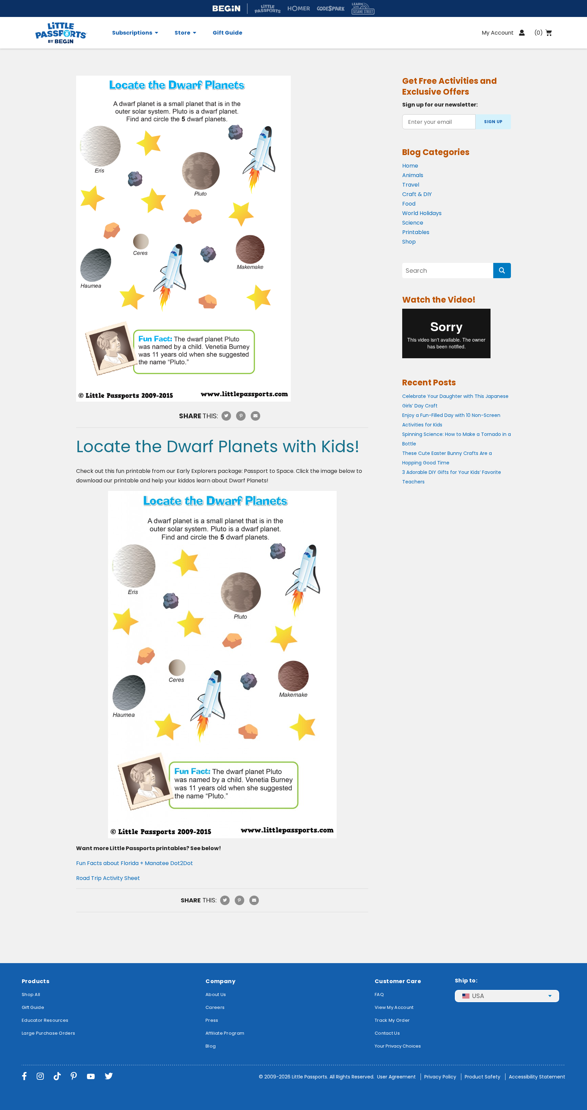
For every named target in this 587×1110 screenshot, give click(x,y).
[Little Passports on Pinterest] (74, 1076)
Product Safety (482, 1076)
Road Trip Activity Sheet (108, 878)
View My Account (394, 1007)
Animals (412, 175)
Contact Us (387, 1033)
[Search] (502, 270)
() (538, 33)
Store (182, 33)
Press (212, 1020)
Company (220, 981)
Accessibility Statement (537, 1076)
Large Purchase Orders (48, 1033)
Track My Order (392, 1020)
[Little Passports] (69, 32)
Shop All (31, 994)
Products (35, 981)
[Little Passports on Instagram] (40, 1076)
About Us (216, 994)
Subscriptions (132, 33)
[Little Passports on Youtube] (91, 1076)
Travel (410, 185)
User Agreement (396, 1076)
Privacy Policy (440, 1076)
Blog (211, 1046)
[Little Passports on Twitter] (109, 1076)
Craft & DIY (417, 194)
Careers (215, 1007)
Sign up (493, 122)
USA (478, 996)
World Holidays (422, 213)
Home (410, 166)
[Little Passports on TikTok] (57, 1076)
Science (412, 223)
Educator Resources (45, 1020)
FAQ (379, 994)
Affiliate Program (225, 1033)
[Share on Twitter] (226, 416)
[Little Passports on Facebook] (24, 1076)
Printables (415, 232)
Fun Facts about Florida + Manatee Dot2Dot (134, 863)
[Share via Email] (255, 416)
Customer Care (398, 981)
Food (408, 204)
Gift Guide (227, 33)
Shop (409, 242)
